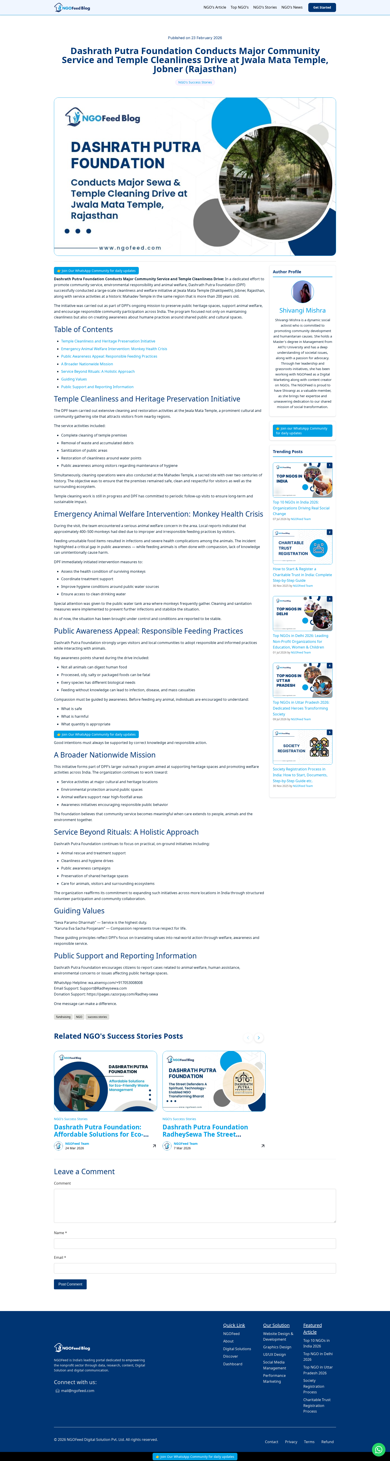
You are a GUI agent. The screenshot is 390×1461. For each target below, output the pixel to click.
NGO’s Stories (265, 7)
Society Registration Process (313, 1386)
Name (60, 1232)
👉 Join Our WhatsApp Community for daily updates (96, 270)
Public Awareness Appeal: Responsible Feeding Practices (109, 356)
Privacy (291, 1441)
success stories (97, 1017)
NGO (79, 1017)
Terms (309, 1441)
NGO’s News (292, 7)
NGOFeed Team (77, 1143)
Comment (62, 1183)
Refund (327, 1441)
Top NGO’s (240, 7)
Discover (230, 1356)
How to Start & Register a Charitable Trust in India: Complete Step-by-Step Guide (302, 574)
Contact (271, 1441)
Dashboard (232, 1363)
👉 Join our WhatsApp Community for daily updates (301, 430)
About (228, 1341)
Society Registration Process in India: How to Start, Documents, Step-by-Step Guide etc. (300, 775)
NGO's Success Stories (195, 82)
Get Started (322, 7)
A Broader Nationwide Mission (87, 363)
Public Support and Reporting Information (97, 386)
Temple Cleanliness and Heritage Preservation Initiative (108, 341)
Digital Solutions (237, 1348)
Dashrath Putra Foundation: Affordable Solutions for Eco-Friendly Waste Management (99, 1134)
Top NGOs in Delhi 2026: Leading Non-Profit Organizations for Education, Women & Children (300, 641)
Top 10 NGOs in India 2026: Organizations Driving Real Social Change (301, 508)
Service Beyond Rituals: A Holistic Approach (98, 371)
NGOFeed (231, 1333)
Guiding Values (74, 379)
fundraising (63, 1017)
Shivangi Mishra (302, 310)
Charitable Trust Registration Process (317, 1405)
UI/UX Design (274, 1354)
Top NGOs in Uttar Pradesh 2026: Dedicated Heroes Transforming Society (301, 708)
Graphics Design (277, 1347)
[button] (258, 1037)
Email (60, 1257)
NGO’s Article (215, 7)
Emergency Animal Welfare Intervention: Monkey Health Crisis (114, 348)
